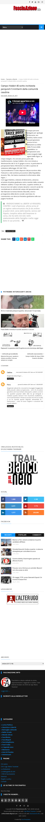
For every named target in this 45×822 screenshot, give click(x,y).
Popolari (22, 535)
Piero (9, 385)
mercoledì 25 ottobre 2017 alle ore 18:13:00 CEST (29, 372)
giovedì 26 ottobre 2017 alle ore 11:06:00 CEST (30, 384)
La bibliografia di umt (8, 772)
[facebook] (29, 2)
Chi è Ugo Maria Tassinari (9, 767)
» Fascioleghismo (7, 742)
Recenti (8, 535)
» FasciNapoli (6, 740)
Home (3, 79)
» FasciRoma (5, 737)
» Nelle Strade (6, 732)
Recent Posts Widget (5, 791)
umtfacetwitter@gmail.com (9, 813)
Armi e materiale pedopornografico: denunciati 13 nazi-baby (21, 311)
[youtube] (35, 2)
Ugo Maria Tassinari (30, 811)
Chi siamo (4, 764)
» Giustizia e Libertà (8, 727)
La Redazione (5, 769)
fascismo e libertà (11, 79)
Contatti (3, 781)
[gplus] (39, 2)
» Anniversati (6, 755)
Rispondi (10, 378)
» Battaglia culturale (9, 730)
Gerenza (4, 776)
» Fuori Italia (5, 745)
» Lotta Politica (7, 725)
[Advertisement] (22, 53)
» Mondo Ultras (6, 735)
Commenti (37, 535)
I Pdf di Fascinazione (8, 774)
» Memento (5, 750)
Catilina (9, 372)
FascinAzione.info (21, 809)
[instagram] (42, 2)
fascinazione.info (35, 813)
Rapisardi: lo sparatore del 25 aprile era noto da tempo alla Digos (22, 348)
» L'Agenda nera (7, 747)
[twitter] (32, 2)
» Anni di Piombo (7, 752)
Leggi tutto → (5, 691)
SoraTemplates (25, 819)
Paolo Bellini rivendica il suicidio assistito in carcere (17, 329)
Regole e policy (6, 779)
